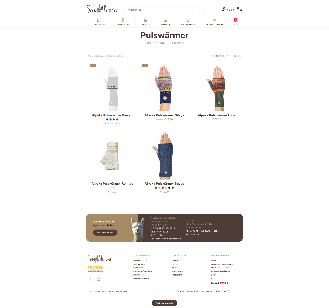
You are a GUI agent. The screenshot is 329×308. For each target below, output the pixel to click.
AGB (218, 291)
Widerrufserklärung (220, 271)
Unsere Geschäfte (141, 278)
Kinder (175, 268)
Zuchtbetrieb (139, 264)
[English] (216, 282)
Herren (175, 264)
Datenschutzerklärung (187, 291)
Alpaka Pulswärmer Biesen (112, 115)
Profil (214, 261)
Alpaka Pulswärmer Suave (164, 183)
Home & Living (178, 275)
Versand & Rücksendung (222, 264)
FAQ (212, 278)
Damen (175, 261)
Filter (238, 56)
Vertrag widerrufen (220, 268)
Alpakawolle (138, 275)
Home (148, 42)
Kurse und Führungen (142, 271)
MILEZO (227, 291)
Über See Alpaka (140, 261)
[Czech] (212, 282)
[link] (95, 268)
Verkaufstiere (139, 268)
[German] (223, 282)
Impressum (207, 291)
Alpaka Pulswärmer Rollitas (112, 183)
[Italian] (226, 282)
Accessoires (162, 42)
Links (213, 275)
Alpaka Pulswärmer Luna (216, 115)
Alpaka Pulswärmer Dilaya (164, 115)
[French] (219, 282)
